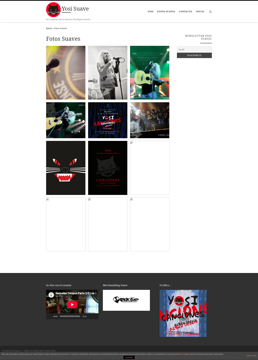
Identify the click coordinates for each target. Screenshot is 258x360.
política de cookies (181, 354)
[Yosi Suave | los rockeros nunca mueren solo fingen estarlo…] (53, 9)
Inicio (49, 28)
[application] (72, 304)
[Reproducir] (50, 316)
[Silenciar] (89, 316)
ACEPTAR (129, 358)
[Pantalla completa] (94, 316)
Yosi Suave (15, 350)
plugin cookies (252, 355)
